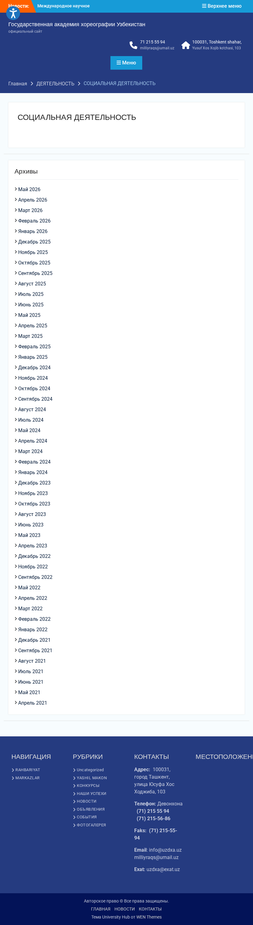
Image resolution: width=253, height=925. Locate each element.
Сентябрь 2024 (35, 399)
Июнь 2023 (31, 525)
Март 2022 (30, 609)
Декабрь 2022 (34, 556)
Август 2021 (32, 661)
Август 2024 (32, 409)
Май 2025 (29, 315)
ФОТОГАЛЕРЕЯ (91, 825)
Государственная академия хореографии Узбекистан (76, 24)
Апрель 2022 (32, 598)
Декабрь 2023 (34, 483)
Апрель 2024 (32, 441)
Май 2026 (29, 189)
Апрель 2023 (32, 546)
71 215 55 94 (152, 41)
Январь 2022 (33, 629)
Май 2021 (29, 692)
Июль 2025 (31, 294)
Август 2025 (32, 284)
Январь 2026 (33, 231)
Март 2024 (30, 451)
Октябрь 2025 (34, 263)
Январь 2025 (33, 357)
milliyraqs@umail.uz (157, 48)
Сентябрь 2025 (35, 273)
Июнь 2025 (31, 305)
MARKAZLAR (27, 778)
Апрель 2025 (32, 326)
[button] (13, 13)
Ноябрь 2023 (33, 493)
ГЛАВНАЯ (100, 909)
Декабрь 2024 (34, 367)
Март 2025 (30, 336)
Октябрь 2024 (34, 388)
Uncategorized (90, 769)
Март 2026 (30, 210)
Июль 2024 (31, 420)
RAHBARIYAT (27, 769)
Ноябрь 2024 (33, 378)
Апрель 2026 (32, 200)
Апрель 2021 (32, 703)
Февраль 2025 (34, 347)
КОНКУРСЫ (88, 785)
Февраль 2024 (34, 462)
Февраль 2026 (34, 221)
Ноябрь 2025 (33, 252)
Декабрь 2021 (34, 640)
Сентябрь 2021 (35, 650)
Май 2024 (29, 430)
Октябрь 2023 (34, 504)
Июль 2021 (31, 671)
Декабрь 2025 (34, 242)
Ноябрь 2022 (33, 567)
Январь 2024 (33, 472)
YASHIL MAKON (92, 778)
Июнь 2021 (31, 682)
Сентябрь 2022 (35, 577)
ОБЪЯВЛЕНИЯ (91, 809)
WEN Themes (149, 917)
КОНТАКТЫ (150, 909)
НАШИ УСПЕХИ (91, 793)
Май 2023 (29, 535)
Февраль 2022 (34, 619)
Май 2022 (29, 588)
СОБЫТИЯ (87, 817)
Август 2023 (32, 514)
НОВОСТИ (87, 801)
